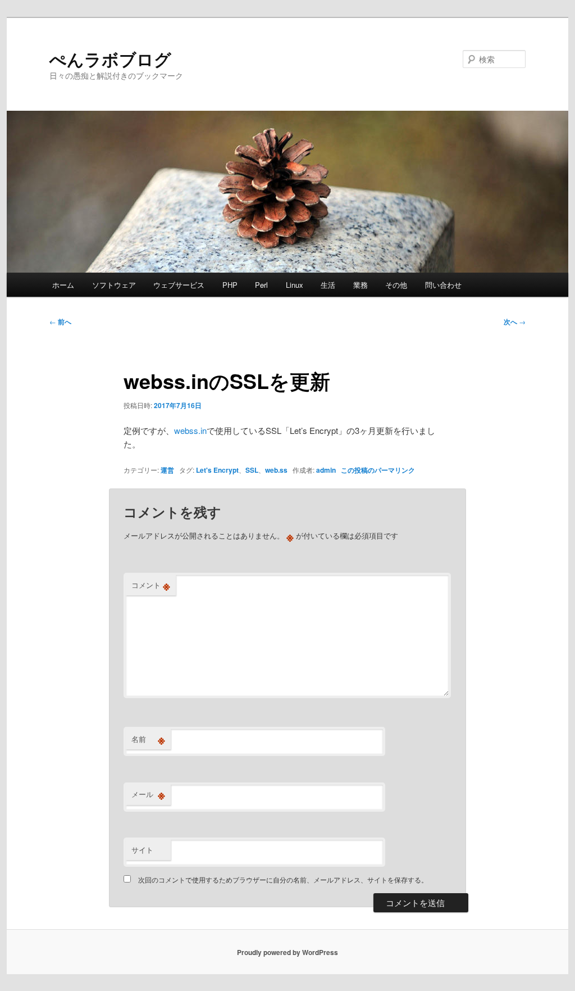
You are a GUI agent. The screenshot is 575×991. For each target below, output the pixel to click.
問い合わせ (443, 284)
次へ (515, 321)
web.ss (276, 470)
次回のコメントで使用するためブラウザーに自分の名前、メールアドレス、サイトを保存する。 (283, 879)
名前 (148, 739)
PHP (230, 284)
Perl (261, 284)
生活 (328, 284)
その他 (396, 284)
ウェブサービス (178, 284)
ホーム (63, 284)
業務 (360, 284)
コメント (150, 585)
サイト (142, 849)
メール (148, 794)
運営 (167, 470)
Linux (294, 284)
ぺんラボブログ (110, 59)
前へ (60, 321)
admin (326, 470)
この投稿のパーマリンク (378, 470)
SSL (251, 470)
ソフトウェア (114, 284)
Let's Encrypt (217, 470)
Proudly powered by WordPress (287, 952)
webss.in (190, 430)
